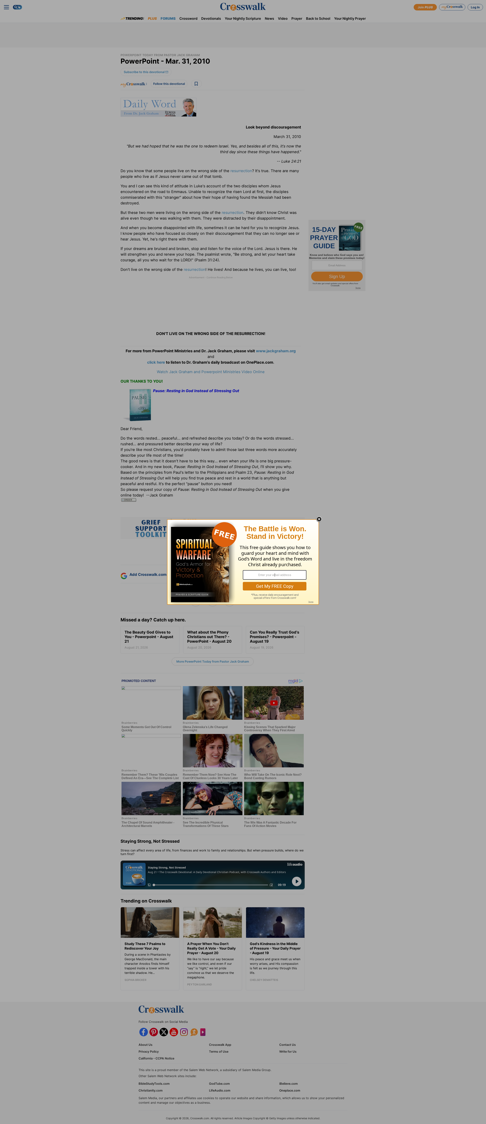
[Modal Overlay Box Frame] (243, 562)
